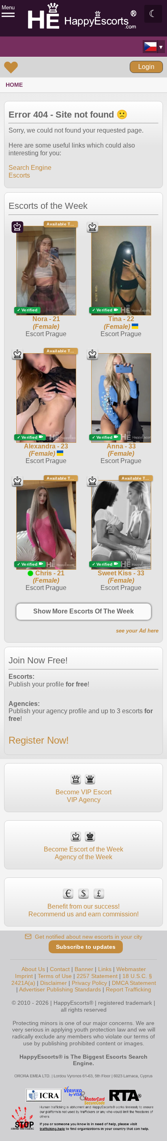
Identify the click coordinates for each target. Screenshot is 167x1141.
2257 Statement (97, 976)
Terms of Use (55, 976)
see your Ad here (137, 631)
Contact (60, 969)
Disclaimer (53, 983)
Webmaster (131, 969)
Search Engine (30, 167)
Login (146, 66)
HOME (14, 85)
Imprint (24, 976)
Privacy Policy (89, 983)
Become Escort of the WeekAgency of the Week (83, 853)
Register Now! (39, 740)
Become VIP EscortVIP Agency (83, 796)
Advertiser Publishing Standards (60, 989)
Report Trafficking (128, 989)
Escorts (19, 175)
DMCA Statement (134, 983)
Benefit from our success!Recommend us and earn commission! (83, 910)
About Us (33, 969)
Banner (84, 969)
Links (104, 969)
